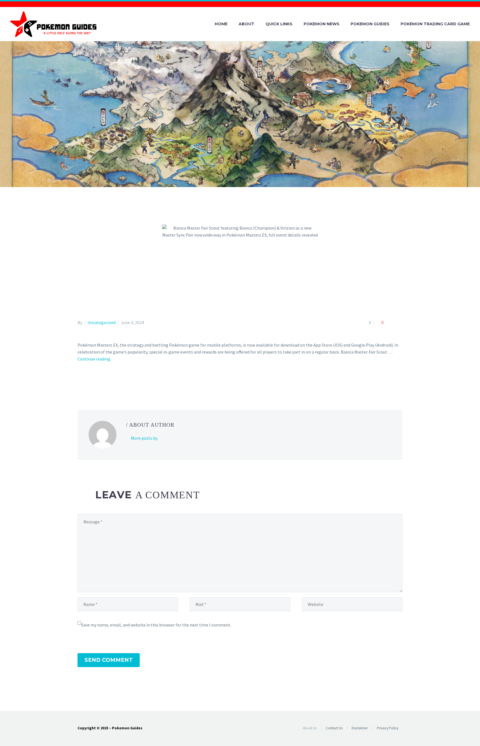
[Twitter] (89, 381)
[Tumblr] (105, 381)
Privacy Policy (387, 728)
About (246, 23)
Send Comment (108, 660)
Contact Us (334, 728)
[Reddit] (121, 381)
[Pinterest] (97, 381)
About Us (310, 728)
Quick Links (279, 23)
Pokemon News (321, 23)
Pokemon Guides (370, 23)
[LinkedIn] (113, 381)
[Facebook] (81, 381)
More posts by (144, 438)
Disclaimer (360, 728)
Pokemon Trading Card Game (435, 23)
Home (221, 23)
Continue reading (94, 359)
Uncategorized (102, 322)
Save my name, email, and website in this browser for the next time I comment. (156, 625)
